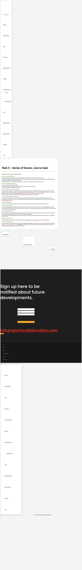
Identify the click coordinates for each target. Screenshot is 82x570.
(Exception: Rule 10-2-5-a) (7, 200)
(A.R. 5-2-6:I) (6, 209)
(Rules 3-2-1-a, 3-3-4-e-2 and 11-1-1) (9, 224)
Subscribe (26, 321)
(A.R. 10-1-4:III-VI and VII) (44, 220)
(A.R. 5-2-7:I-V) (5, 216)
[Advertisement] (41, 260)
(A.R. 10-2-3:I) (41, 193)
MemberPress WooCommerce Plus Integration (43, 514)
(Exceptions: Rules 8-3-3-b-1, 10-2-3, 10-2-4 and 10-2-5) (26, 193)
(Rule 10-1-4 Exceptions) (34, 220)
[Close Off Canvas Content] (1, 363)
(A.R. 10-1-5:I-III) (12, 209)
